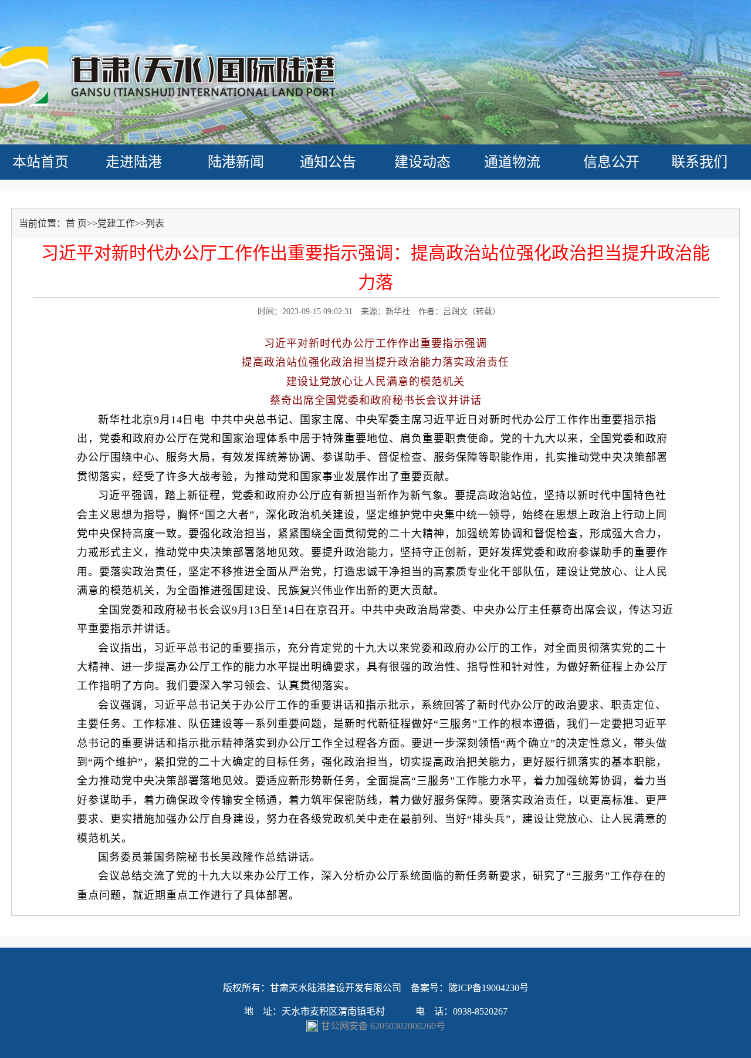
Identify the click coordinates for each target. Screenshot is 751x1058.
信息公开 (611, 162)
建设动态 (422, 162)
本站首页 (40, 162)
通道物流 (512, 162)
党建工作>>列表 (130, 223)
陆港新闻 (236, 162)
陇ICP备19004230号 (488, 988)
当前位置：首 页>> (58, 223)
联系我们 (699, 162)
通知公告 (328, 162)
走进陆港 (134, 162)
